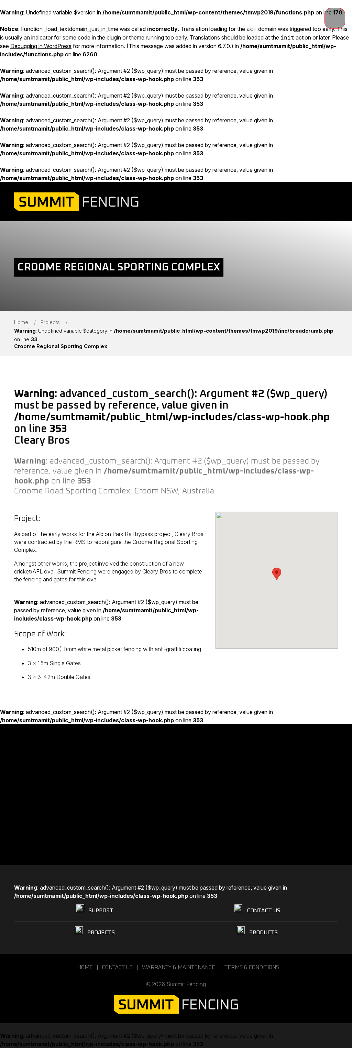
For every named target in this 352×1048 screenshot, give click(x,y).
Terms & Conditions (251, 967)
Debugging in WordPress (41, 46)
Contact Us (263, 910)
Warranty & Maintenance (178, 967)
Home (21, 322)
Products (263, 932)
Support (101, 910)
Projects (50, 322)
